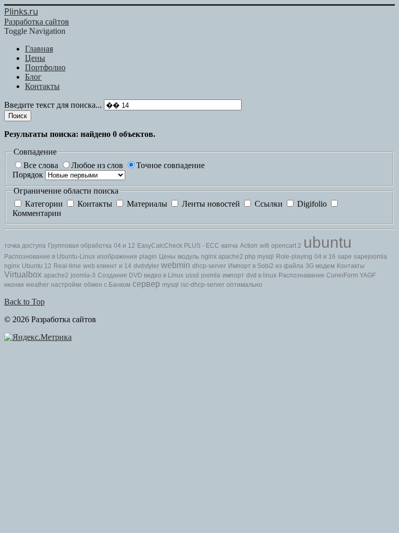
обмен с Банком (107, 284)
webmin (175, 265)
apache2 (231, 256)
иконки (14, 284)
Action (249, 245)
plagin (148, 256)
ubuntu (327, 242)
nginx (209, 256)
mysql (265, 256)
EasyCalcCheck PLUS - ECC (178, 245)
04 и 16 (325, 256)
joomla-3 (83, 275)
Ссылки (268, 203)
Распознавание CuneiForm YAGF (327, 275)
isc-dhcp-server (202, 284)
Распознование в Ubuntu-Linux (49, 256)
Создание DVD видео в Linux (140, 275)
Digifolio (312, 203)
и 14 (125, 266)
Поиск (17, 116)
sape (345, 256)
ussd (192, 275)
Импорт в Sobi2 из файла (265, 266)
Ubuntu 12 (36, 266)
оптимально (244, 284)
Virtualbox (23, 274)
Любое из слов (98, 165)
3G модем (320, 266)
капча (229, 245)
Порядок (28, 174)
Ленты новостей (211, 203)
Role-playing (294, 256)
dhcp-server (209, 266)
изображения (117, 256)
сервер (146, 284)
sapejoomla (370, 256)
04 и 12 (124, 245)
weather (37, 284)
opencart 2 (286, 245)
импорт (233, 275)
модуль (188, 256)
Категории (44, 203)
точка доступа (25, 245)
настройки (66, 284)
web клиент (100, 266)
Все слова (41, 165)
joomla (210, 275)
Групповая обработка (80, 245)
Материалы (147, 203)
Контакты (94, 203)
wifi (264, 245)
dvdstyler (146, 266)
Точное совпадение (170, 165)
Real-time (67, 266)
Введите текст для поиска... (54, 104)
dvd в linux (261, 275)
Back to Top (24, 301)
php (251, 256)
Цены (167, 256)
